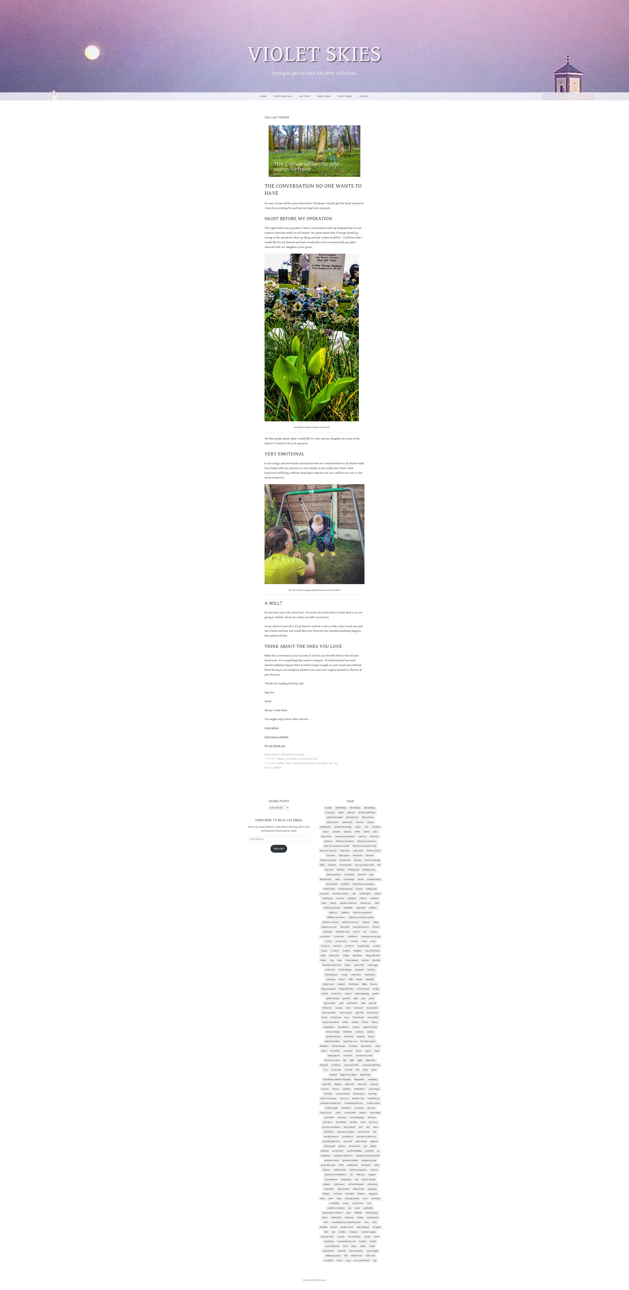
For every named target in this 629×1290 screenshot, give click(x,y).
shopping (372, 1189)
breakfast (345, 884)
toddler (342, 1232)
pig (365, 1146)
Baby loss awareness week (364, 846)
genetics (346, 998)
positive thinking (354, 1151)
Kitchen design (338, 1046)
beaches (357, 860)
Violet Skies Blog (283, 96)
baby (375, 832)
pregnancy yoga (369, 1160)
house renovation (331, 1022)
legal (377, 1051)
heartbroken (372, 1008)
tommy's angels (369, 1232)
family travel (328, 984)
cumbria (346, 951)
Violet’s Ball (345, 96)
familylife (370, 979)
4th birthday (340, 808)
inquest (356, 1027)
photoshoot (354, 1146)
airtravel (351, 812)
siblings (326, 1194)
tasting (360, 1217)
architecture (325, 827)
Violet (372, 1246)
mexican (325, 1089)
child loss (333, 912)
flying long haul (328, 989)
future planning (362, 993)
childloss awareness (336, 917)
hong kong (336, 1017)
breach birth (331, 884)
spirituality (368, 1208)
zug (374, 1260)
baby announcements (345, 836)
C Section (334, 951)
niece (375, 1127)
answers (360, 822)
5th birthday (355, 808)
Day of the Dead (372, 951)
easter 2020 (359, 965)
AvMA (357, 832)
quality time (352, 1165)
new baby (342, 1117)
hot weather (373, 1017)
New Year (373, 1122)
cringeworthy (363, 946)
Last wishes (291, 758)
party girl (348, 1141)
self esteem (372, 1184)
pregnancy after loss (343, 1155)
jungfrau (361, 1036)
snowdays (375, 1198)
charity (333, 903)
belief (322, 865)
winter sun (370, 1255)
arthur (358, 827)
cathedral (351, 898)
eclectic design (344, 970)
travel (376, 1236)
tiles (326, 1232)
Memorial (349, 1084)
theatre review (347, 1227)
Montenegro (359, 1094)
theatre (334, 1227)
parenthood (347, 1136)
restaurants (346, 1179)
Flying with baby (346, 989)
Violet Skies (314, 54)
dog (332, 960)
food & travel (363, 989)
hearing (338, 1008)
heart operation (307, 763)
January (370, 1032)
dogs (339, 960)
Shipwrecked (358, 1189)
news (363, 1122)
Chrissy (375, 927)
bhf (378, 865)
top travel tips (354, 1236)
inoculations (343, 1027)
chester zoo (365, 903)
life (330, 763)
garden (375, 993)
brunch (359, 889)
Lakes (377, 1046)
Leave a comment (273, 767)
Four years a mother (276, 737)
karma (371, 1036)
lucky (365, 1070)
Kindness (324, 1046)
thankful (323, 1227)
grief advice (352, 1003)
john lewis (348, 1036)
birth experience (334, 874)
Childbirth (348, 908)
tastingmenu (372, 1217)
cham (323, 903)
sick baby (337, 1194)
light (352, 1060)
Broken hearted (345, 889)
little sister (370, 1060)
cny (364, 932)
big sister (329, 870)
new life (353, 1122)
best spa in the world (364, 865)
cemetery (374, 898)
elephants (359, 970)
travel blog (329, 1241)
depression (334, 955)
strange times (372, 1213)
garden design (332, 998)
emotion (371, 970)
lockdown (336, 1065)
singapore (373, 1194)
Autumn (347, 832)
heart (348, 1008)
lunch (374, 1070)
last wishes (322, 763)
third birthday (363, 1227)
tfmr (375, 1222)
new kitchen (341, 1122)
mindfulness (359, 1089)
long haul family (351, 1065)
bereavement (345, 865)
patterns (374, 1141)
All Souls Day (368, 817)
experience (356, 974)
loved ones (336, 1070)
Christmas (327, 932)
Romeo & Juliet (369, 1179)
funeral (280, 758)
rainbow (326, 1170)
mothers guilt (331, 1108)
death (273, 763)
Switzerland (336, 1217)
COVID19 (337, 946)
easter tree (330, 970)
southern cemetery (335, 1208)
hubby (345, 1022)
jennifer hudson (333, 1036)
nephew (362, 1113)
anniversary (347, 822)
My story (305, 96)
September (329, 1189)
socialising (334, 1203)
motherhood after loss (331, 1103)
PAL (375, 1132)
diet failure (357, 955)
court (364, 941)
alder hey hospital (335, 817)
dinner (323, 960)
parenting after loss (331, 1141)
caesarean (324, 893)
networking (375, 1113)
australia (336, 832)
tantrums (349, 1217)
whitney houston (332, 1255)
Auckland (376, 827)
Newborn (372, 1117)
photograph (329, 1146)
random (374, 1170)
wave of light (372, 1251)
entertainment (331, 974)
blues (337, 879)
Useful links (323, 96)
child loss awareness (362, 912)
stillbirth (358, 1213)
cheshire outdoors (348, 903)
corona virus (341, 941)
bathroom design (328, 860)
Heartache (358, 1008)
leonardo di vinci (332, 1060)
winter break (356, 1255)
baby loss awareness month (336, 846)
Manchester (365, 1075)
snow (365, 1198)
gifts (356, 998)
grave (289, 763)
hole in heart (372, 1012)
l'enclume (353, 1046)
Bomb (360, 879)
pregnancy (325, 1155)
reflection (360, 1174)
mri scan (371, 1108)
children (366, 922)
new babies (329, 1117)
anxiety (370, 822)
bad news (331, 855)
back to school (373, 851)
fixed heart (353, 984)
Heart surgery (346, 1012)
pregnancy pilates (350, 1160)
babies (367, 832)
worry (339, 1260)
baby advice (326, 836)
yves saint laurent (361, 1260)
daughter (358, 951)
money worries (343, 1094)
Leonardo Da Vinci (364, 1055)
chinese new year (328, 927)
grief (295, 763)
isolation (359, 1032)
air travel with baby (366, 812)
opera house (363, 1132)
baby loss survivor (328, 851)
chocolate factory (361, 927)
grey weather (330, 1003)
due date (376, 960)
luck (357, 1070)
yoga (348, 1260)
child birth (360, 908)
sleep (339, 1198)
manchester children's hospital (337, 1079)
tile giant (377, 1227)
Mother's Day (358, 1098)
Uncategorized (305, 758)
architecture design (343, 827)
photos (342, 1146)
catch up (340, 898)
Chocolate (344, 927)
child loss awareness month (361, 917)
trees (345, 1246)
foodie (376, 989)
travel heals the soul (346, 1241)
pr (378, 1151)
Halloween (327, 1008)
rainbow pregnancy (358, 1170)
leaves (359, 1051)
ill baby (365, 1022)
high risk (359, 1012)
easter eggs (373, 965)
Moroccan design (328, 1098)
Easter (347, 965)
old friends (329, 1132)
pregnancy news (331, 1160)
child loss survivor (350, 922)
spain (357, 1208)
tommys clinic (327, 1236)
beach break (345, 860)
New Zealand (349, 1127)
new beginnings (357, 1117)
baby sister (358, 851)
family (359, 979)
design (346, 955)
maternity (326, 1084)
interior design (332, 1032)
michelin (346, 1089)
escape (344, 974)
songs (345, 1203)
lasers (324, 1051)
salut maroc (339, 1184)
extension (330, 979)
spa (349, 1208)
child (377, 903)
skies (331, 1198)
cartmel (377, 893)
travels (373, 1241)
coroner (354, 941)
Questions (366, 1165)
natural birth (350, 1113)
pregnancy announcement (367, 1155)
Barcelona (357, 855)
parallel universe (331, 1136)
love (326, 1070)
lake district (366, 1046)
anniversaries (332, 822)
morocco (344, 1098)
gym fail (372, 1003)
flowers (374, 984)
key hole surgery (368, 1041)
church (356, 932)
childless (373, 908)
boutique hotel (373, 879)
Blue (371, 874)
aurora (326, 832)
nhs (368, 1127)
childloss (345, 912)
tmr (333, 1232)
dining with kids (373, 955)
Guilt (363, 1003)
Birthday (340, 870)
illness (375, 1022)
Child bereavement (332, 908)
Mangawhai (359, 1079)
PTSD (341, 1165)
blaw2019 (362, 874)
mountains (346, 1108)
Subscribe (279, 848)
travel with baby (333, 1246)
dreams (365, 960)
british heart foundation (363, 884)
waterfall (341, 1251)
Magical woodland (348, 1075)
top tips (340, 1236)
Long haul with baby (371, 1065)
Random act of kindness (335, 1174)
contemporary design (370, 936)
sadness (326, 1184)
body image (349, 879)
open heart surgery (345, 1132)
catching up (327, 898)
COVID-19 (325, 946)
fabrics (342, 979)
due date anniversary (332, 965)
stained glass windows (333, 1213)
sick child (349, 1194)
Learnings (348, 1051)
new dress (327, 1122)
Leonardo (347, 1055)
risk (356, 1179)
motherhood (374, 1098)
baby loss (374, 836)
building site (371, 889)
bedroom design (372, 860)
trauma (367, 1236)
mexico (335, 1089)
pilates (373, 1146)
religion (372, 1174)
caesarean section (340, 893)
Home (263, 96)
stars (348, 1213)
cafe (354, 893)
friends (325, 993)
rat (351, 1174)
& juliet (328, 808)
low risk (348, 1070)
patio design (361, 1141)
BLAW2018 (349, 874)
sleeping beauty (352, 1198)
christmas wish (342, 932)
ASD (366, 827)
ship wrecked (343, 1189)
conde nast (339, 936)
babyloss (328, 841)
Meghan (338, 1084)
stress (324, 1217)
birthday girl (353, 870)
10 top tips (329, 812)
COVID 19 (349, 946)
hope (347, 1017)
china (375, 922)
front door (336, 993)
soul (369, 1203)
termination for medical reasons (346, 1222)
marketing (372, 1079)
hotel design (358, 1017)
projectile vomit (328, 1165)
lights (360, 1060)
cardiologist (364, 893)
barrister (370, 855)
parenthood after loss (366, 1136)
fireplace (341, 984)
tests (367, 1222)
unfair (362, 1246)
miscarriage (374, 1089)
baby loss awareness (367, 841)
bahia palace (344, 855)
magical (333, 1075)
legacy (368, 1051)
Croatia (376, 946)
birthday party (369, 870)
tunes (354, 1246)
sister (322, 1198)
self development (356, 1184)
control (328, 941)
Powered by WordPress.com (314, 1280)
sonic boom (357, 1203)
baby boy (362, 836)
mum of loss (326, 1113)
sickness (361, 1194)
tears (326, 1222)
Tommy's (353, 1232)
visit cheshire (328, 1251)
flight (364, 984)
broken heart (329, 889)
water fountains (356, 1251)
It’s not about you (275, 746)
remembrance (331, 1179)
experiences (370, 974)
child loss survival (330, 922)
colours (373, 932)
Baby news (345, 851)
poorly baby (337, 1151)
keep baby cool (350, 1041)
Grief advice (272, 728)
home (324, 1017)
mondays (328, 1094)
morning (372, 1094)
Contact (364, 96)
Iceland (355, 1022)
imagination (329, 1027)
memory (374, 1084)
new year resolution (331, 1127)
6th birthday (369, 808)
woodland (328, 1260)
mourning (359, 1108)
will (316, 758)
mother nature (373, 1103)
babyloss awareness (345, 841)
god (363, 998)
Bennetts (332, 865)
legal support (334, 1055)
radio (376, 1165)
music (338, 1113)
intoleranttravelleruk (293, 754)
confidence (352, 936)
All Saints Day (352, 817)
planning (325, 1151)
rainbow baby (340, 1170)
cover (372, 941)
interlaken (347, 1032)
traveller (362, 1241)
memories (362, 1084)
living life (324, 1065)
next (361, 1127)
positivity (369, 1151)
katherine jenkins (332, 1041)
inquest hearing (370, 1027)
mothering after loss (354, 1103)
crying (324, 951)
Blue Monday (326, 879)
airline (341, 812)
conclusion (325, 936)
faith (351, 979)
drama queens (352, 960)
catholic (362, 898)
